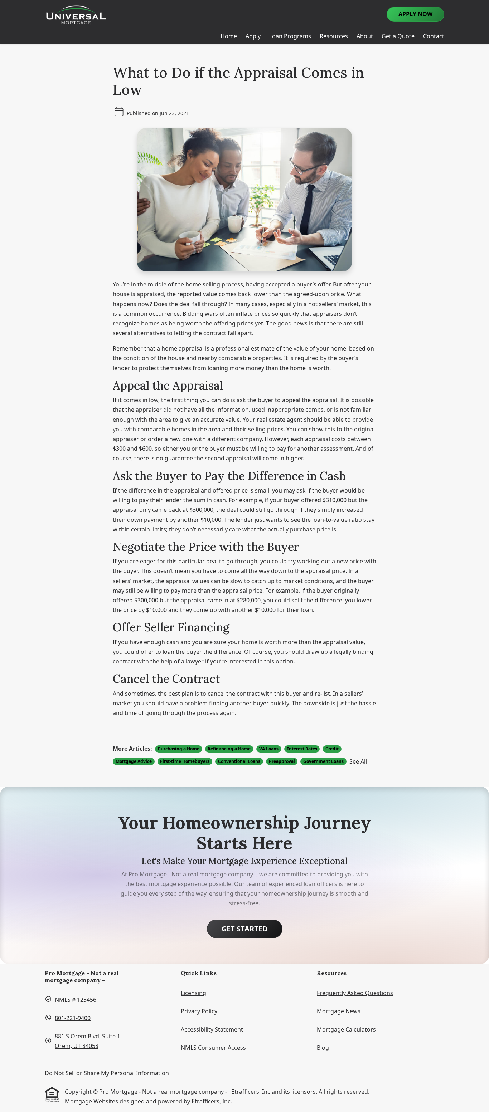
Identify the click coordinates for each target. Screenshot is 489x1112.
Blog (323, 1048)
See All (358, 761)
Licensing (193, 993)
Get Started (245, 929)
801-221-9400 (73, 1018)
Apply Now (415, 14)
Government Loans (323, 761)
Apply (253, 36)
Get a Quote (398, 36)
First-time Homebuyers (184, 761)
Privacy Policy (199, 1011)
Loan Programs (290, 36)
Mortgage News (338, 1011)
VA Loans (269, 749)
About (365, 36)
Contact (433, 36)
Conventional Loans (239, 761)
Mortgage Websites (92, 1101)
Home (229, 36)
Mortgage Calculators (346, 1029)
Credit (332, 749)
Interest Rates (302, 749)
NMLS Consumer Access (213, 1048)
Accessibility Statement (212, 1029)
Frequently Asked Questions (355, 993)
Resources (334, 36)
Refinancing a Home (229, 749)
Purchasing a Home (178, 749)
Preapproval (282, 761)
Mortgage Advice (134, 761)
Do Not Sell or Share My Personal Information (107, 1073)
